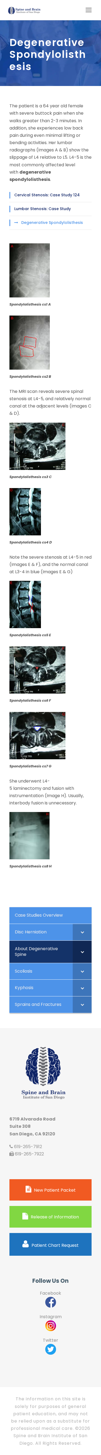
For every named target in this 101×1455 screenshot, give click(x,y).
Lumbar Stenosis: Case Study (42, 208)
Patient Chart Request (55, 1245)
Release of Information (55, 1217)
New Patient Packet (55, 1190)
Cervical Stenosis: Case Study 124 (47, 195)
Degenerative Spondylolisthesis (52, 222)
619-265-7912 (28, 1147)
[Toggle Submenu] (82, 932)
